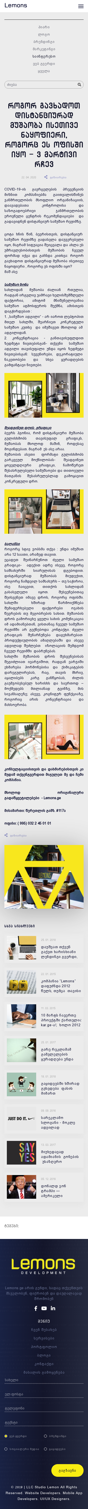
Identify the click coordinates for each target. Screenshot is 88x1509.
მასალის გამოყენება (44, 1372)
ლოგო (44, 34)
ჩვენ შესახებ (44, 1330)
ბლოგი (44, 1355)
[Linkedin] (53, 1308)
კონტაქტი (44, 1364)
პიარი (44, 27)
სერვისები (44, 1338)
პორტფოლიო (44, 1347)
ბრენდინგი (44, 42)
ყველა (44, 71)
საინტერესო (44, 56)
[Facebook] (36, 1308)
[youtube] (44, 1308)
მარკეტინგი (44, 49)
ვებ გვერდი (44, 64)
